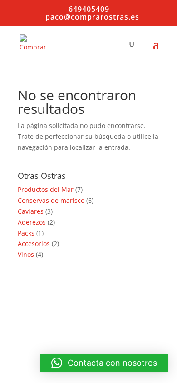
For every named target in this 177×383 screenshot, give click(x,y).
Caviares (31, 211)
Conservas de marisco (51, 200)
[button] (104, 363)
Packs (26, 233)
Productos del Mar (46, 189)
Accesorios (34, 243)
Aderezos (32, 222)
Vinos (26, 254)
